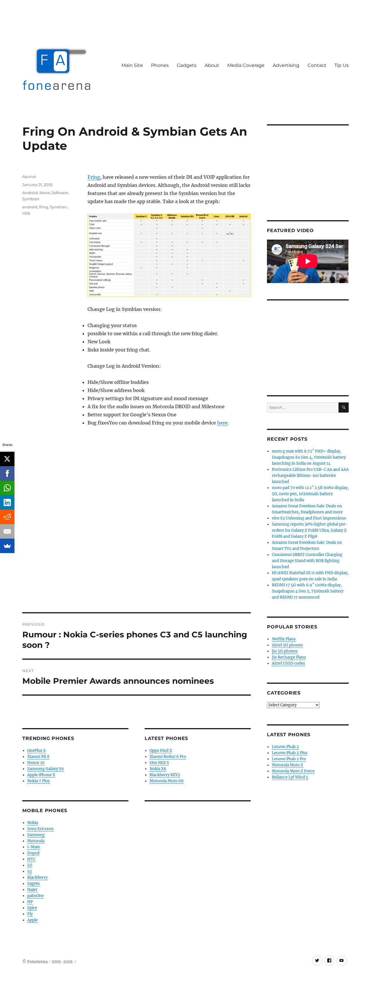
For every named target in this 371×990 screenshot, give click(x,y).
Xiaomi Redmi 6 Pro (168, 756)
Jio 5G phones (285, 651)
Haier (32, 889)
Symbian (30, 198)
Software (60, 192)
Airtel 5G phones (287, 645)
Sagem (33, 883)
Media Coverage (246, 65)
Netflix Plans (284, 639)
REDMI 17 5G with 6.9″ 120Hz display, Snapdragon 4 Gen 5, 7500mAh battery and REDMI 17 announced (307, 591)
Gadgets (187, 65)
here (222, 423)
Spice (32, 907)
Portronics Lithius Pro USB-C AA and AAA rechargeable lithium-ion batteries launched (310, 475)
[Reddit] (7, 517)
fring (43, 207)
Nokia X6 (158, 768)
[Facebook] (7, 473)
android (29, 207)
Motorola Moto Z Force (293, 771)
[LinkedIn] (7, 502)
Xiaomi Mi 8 (38, 756)
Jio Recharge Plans (289, 657)
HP (30, 901)
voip (26, 213)
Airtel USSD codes (288, 663)
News (44, 192)
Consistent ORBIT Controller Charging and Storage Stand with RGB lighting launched (307, 560)
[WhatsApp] (7, 488)
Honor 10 (35, 762)
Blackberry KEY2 (165, 774)
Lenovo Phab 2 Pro (289, 758)
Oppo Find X (161, 750)
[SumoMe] (7, 546)
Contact (317, 65)
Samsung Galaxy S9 (45, 768)
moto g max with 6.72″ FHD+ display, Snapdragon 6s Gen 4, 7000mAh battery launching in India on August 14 (309, 457)
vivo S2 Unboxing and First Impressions (309, 518)
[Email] (7, 531)
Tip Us (341, 65)
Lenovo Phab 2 (285, 746)
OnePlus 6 (36, 750)
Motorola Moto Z (287, 765)
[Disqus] (136, 531)
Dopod (33, 853)
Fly (30, 913)
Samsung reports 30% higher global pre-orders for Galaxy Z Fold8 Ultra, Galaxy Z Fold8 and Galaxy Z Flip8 (310, 530)
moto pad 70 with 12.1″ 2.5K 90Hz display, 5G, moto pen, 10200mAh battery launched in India (310, 493)
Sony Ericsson (40, 828)
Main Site (132, 65)
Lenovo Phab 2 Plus (290, 752)
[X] (7, 459)
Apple (32, 920)
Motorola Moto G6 (167, 780)
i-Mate (33, 847)
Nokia (32, 822)
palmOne (35, 895)
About (212, 65)
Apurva (29, 176)
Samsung (36, 834)
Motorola (35, 840)
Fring (94, 177)
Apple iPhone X (41, 774)
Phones (160, 65)
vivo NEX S (159, 762)
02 (29, 871)
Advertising (286, 65)
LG (29, 865)
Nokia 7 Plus (38, 780)
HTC (31, 859)
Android (30, 192)
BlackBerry (37, 877)
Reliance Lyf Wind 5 (290, 777)
